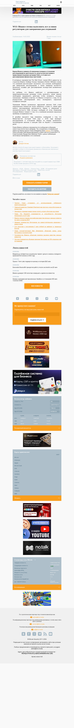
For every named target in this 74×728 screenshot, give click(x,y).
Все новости (37, 286)
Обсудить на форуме (37, 189)
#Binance (15, 168)
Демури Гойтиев (24, 143)
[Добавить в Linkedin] (36, 21)
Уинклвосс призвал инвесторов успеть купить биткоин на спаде (36, 211)
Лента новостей (20, 248)
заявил (48, 131)
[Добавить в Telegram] (32, 21)
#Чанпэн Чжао (35, 168)
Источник (17, 178)
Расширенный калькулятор (22, 428)
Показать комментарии (37, 183)
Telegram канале (53, 194)
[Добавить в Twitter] (28, 21)
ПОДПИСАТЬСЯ (36, 320)
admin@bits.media (38, 617)
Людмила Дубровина (26, 158)
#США (21, 168)
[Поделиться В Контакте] (40, 21)
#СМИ (42, 168)
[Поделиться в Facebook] (23, 21)
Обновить (17, 498)
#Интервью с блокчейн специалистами (24, 170)
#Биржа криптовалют (30, 171)
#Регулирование (18, 171)
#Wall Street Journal (44, 170)
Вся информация (19, 587)
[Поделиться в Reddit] (44, 21)
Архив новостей (37, 656)
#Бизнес (27, 168)
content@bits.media (38, 624)
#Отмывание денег (51, 168)
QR (51, 653)
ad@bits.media (38, 629)
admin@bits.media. (37, 649)
